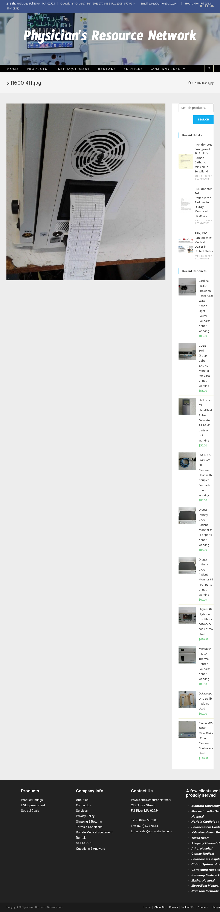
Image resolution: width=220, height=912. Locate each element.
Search (203, 119)
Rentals (81, 837)
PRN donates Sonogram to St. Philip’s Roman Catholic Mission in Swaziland (203, 158)
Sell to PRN (188, 907)
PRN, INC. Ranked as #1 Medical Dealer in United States (204, 242)
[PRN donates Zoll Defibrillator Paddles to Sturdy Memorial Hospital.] (186, 205)
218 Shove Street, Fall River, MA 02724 (30, 3)
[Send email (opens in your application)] (211, 6)
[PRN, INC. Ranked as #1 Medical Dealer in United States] (186, 245)
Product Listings (32, 800)
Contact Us (83, 805)
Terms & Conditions (89, 827)
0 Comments (202, 178)
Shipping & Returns (89, 821)
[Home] (189, 83)
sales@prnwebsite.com (163, 3)
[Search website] (209, 68)
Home (147, 907)
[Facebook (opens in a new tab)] (206, 6)
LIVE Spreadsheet (33, 805)
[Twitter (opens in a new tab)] (201, 6)
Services (82, 810)
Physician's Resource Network (110, 39)
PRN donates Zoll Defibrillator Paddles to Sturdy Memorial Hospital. (203, 202)
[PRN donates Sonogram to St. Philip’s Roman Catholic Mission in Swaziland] (186, 161)
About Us (82, 800)
